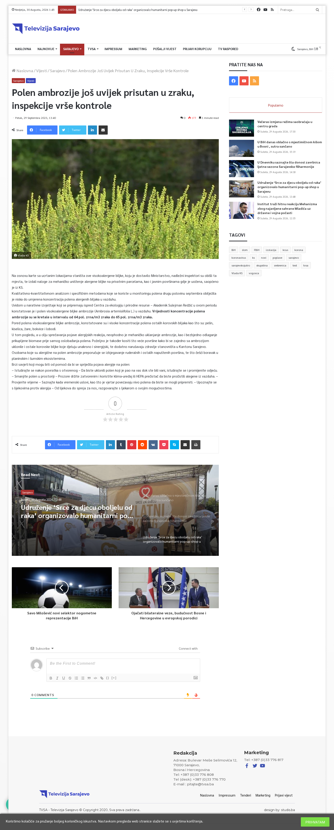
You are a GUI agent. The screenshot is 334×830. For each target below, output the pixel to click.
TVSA (91, 49)
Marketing (138, 49)
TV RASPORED (228, 49)
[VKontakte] (153, 444)
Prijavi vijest (284, 795)
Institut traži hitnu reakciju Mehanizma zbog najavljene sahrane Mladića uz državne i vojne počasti (141, 10)
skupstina (262, 265)
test (295, 265)
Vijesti (41, 70)
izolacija (271, 250)
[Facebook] (258, 10)
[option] (115, 510)
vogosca (254, 273)
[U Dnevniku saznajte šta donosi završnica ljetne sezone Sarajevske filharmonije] (241, 168)
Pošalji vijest (165, 49)
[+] (114, 677)
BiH (234, 250)
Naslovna (23, 49)
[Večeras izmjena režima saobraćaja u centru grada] (241, 128)
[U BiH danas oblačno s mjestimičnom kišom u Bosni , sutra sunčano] (241, 148)
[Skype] (174, 444)
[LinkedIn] (92, 130)
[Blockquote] (89, 678)
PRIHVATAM (315, 822)
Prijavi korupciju (197, 49)
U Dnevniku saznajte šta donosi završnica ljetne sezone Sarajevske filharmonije (288, 164)
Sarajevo (71, 49)
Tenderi (245, 795)
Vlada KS (237, 273)
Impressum (113, 49)
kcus (285, 250)
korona (298, 250)
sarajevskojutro (241, 265)
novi (263, 257)
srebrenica (280, 265)
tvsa (305, 265)
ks (253, 257)
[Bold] (51, 678)
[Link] (102, 678)
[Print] (195, 444)
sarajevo (294, 257)
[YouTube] (265, 10)
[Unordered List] (83, 678)
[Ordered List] (76, 678)
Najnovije (45, 49)
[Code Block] (95, 678)
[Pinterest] (131, 444)
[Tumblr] (121, 444)
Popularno (275, 105)
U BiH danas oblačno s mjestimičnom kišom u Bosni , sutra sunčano (289, 144)
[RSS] (272, 10)
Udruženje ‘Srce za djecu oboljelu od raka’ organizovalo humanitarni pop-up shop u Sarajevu (77, 511)
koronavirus (239, 257)
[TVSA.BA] (46, 28)
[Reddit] (142, 444)
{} (107, 677)
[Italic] (57, 678)
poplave (277, 257)
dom (245, 250)
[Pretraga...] (317, 10)
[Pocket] (163, 444)
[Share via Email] (103, 130)
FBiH (256, 250)
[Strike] (70, 678)
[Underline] (63, 678)
